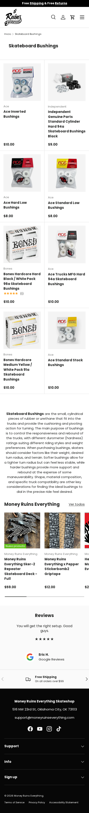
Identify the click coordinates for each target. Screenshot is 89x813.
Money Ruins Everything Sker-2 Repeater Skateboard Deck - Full (20, 569)
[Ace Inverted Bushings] (22, 82)
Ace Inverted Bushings (14, 114)
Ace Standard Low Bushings (63, 205)
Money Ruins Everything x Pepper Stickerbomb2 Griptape (61, 566)
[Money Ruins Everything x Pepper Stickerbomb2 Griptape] (62, 530)
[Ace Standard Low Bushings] (67, 173)
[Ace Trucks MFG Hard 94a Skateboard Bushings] (67, 244)
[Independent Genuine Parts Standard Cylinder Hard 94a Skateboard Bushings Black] (67, 82)
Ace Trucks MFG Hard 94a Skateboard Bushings (66, 279)
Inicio (7, 34)
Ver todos (77, 504)
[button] (72, 17)
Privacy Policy (37, 802)
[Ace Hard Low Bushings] (22, 173)
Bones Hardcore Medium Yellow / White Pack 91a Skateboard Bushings (17, 370)
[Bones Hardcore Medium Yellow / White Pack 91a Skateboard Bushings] (22, 330)
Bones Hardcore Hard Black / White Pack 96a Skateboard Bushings (22, 281)
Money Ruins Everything (28, 795)
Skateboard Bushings (28, 34)
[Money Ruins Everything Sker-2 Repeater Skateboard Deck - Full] (22, 530)
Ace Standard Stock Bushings (65, 362)
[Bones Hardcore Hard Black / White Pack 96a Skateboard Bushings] (22, 244)
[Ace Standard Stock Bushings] (67, 330)
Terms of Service (14, 802)
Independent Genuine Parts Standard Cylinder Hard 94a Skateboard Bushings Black (67, 123)
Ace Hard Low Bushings (15, 205)
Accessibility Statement (63, 802)
